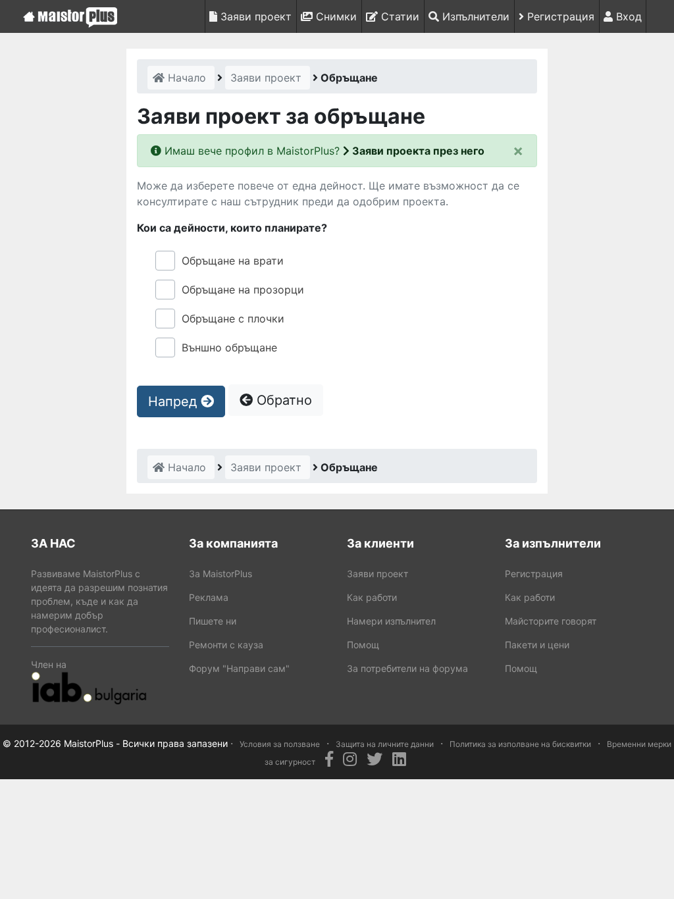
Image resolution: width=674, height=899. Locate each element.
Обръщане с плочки (233, 318)
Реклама (208, 597)
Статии (398, 16)
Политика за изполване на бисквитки (520, 744)
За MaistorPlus (220, 573)
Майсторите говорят (550, 621)
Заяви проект (254, 16)
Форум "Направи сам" (239, 668)
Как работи (372, 597)
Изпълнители (474, 16)
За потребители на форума (407, 668)
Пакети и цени (537, 644)
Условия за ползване (280, 744)
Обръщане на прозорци (243, 289)
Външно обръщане (229, 347)
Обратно (282, 400)
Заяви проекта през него (417, 150)
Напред (174, 401)
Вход (627, 16)
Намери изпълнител (391, 621)
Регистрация (559, 16)
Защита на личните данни (385, 744)
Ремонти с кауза (226, 644)
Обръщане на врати (233, 260)
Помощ (363, 644)
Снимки (335, 16)
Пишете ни (212, 621)
